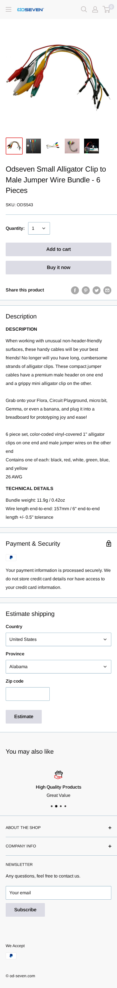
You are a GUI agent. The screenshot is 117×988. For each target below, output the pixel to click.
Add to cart (58, 249)
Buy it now (58, 267)
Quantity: (15, 228)
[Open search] (84, 9)
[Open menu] (8, 9)
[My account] (95, 9)
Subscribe (25, 909)
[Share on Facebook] (75, 290)
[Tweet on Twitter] (97, 290)
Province (15, 653)
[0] (106, 9)
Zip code (15, 681)
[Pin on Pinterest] (86, 290)
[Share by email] (107, 290)
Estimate (23, 716)
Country (14, 626)
